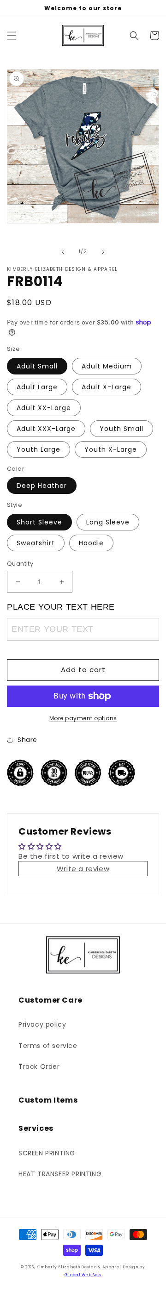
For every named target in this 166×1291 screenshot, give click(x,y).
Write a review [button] (83, 868)
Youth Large (38, 449)
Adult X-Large (106, 387)
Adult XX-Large (44, 407)
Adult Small (37, 366)
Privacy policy (42, 1024)
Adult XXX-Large (46, 428)
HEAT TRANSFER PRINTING (59, 1174)
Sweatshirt (36, 543)
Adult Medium (107, 366)
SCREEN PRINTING (46, 1153)
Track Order (39, 1066)
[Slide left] (63, 252)
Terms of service (47, 1045)
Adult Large (37, 387)
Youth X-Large (110, 449)
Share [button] (27, 739)
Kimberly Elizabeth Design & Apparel (78, 1267)
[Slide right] (103, 252)
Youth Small (121, 428)
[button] (11, 35)
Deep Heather (42, 485)
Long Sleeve (108, 522)
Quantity (20, 563)
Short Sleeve (39, 522)
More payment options (83, 718)
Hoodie (91, 543)
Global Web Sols (83, 1275)
